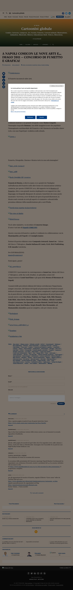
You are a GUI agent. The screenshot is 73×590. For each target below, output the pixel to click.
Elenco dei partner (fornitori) (18, 111)
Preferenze (30, 117)
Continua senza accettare (57, 85)
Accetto (42, 117)
